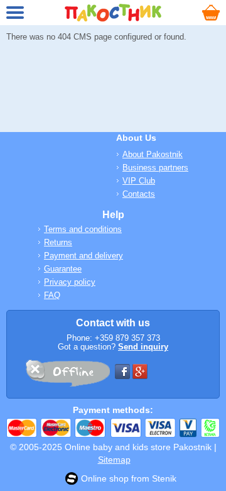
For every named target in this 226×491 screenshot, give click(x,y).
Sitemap (114, 460)
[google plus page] (140, 371)
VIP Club (138, 180)
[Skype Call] (67, 375)
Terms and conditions (83, 229)
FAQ (52, 295)
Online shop (105, 478)
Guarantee (63, 268)
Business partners (155, 167)
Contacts (138, 194)
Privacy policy (69, 282)
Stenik (164, 478)
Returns (58, 242)
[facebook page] (122, 371)
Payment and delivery (83, 255)
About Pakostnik (152, 154)
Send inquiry (143, 346)
